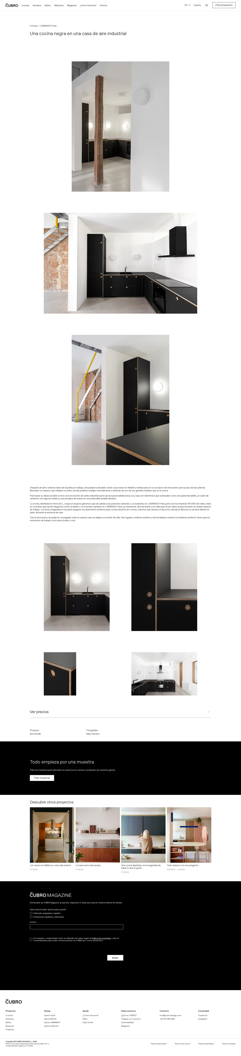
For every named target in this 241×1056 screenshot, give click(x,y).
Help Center (88, 1022)
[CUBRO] (12, 5)
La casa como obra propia (88, 865)
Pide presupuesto (224, 5)
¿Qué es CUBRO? (129, 1015)
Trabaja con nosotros (131, 1019)
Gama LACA (49, 1015)
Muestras (10, 1026)
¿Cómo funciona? (90, 1015)
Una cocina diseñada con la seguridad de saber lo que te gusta (141, 866)
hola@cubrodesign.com (170, 1015)
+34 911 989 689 (167, 1019)
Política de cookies (228, 1044)
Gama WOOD (50, 1019)
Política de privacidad (158, 1044)
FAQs (85, 1019)
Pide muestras (42, 778)
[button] (206, 5)
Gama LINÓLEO (51, 1026)
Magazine (125, 1026)
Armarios (10, 1019)
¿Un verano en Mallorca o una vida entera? (50, 865)
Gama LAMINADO (52, 1022)
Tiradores (10, 1029)
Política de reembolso (206, 1044)
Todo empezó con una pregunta (182, 865)
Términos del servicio (182, 1044)
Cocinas (9, 1015)
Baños (8, 1022)
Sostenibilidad (127, 1022)
